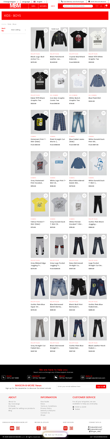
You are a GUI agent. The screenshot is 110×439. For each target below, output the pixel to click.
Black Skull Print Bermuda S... (75, 305)
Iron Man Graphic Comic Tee (57, 99)
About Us (12, 402)
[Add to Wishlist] (46, 30)
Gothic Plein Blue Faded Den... (96, 305)
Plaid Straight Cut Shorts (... (57, 140)
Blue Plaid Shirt (95, 98)
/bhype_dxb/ (95, 431)
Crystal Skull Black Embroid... (77, 58)
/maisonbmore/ (95, 427)
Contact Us (45, 413)
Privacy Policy (46, 408)
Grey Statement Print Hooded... (37, 182)
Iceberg (33, 136)
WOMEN (43, 6)
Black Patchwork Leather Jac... (57, 58)
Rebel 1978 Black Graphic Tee (38, 99)
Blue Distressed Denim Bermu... (56, 305)
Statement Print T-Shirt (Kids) (38, 140)
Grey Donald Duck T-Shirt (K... (57, 223)
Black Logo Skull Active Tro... (37, 58)
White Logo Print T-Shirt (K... (58, 182)
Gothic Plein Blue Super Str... (38, 305)
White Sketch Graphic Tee (74, 99)
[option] (40, 39)
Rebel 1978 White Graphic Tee (96, 58)
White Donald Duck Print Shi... (97, 140)
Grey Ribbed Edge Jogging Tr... (38, 264)
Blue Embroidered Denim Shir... (76, 182)
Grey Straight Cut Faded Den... (38, 347)
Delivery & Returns (48, 411)
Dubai (77, 409)
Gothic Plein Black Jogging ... (96, 223)
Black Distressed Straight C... (57, 347)
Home (4, 24)
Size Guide (45, 402)
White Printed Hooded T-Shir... (76, 223)
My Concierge (14, 404)
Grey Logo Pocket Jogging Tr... (57, 264)
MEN (33, 6)
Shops (43, 415)
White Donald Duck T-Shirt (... (97, 182)
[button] (39, 2)
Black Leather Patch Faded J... (97, 347)
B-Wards (12, 406)
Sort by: (3, 29)
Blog (10, 411)
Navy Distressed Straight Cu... (76, 264)
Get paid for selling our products (22, 408)
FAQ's (43, 404)
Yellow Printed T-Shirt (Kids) (38, 223)
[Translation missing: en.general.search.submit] (91, 6)
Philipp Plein (35, 54)
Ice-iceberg (54, 95)
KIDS (53, 6)
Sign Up (100, 386)
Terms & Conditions (49, 406)
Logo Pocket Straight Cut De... (96, 264)
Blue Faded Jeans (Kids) (76, 140)
